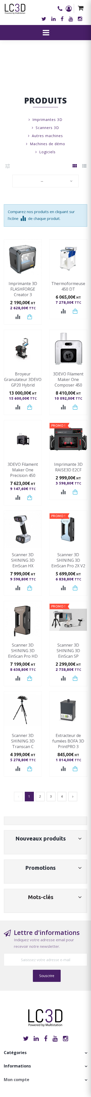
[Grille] (75, 166)
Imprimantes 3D (47, 119)
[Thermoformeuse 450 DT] (68, 258)
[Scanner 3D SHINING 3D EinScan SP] (68, 620)
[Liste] (84, 166)
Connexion (70, 8)
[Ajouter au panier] (29, 316)
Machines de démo (47, 143)
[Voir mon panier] (80, 8)
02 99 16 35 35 (62, 8)
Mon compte (16, 1079)
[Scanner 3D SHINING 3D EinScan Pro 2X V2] (68, 529)
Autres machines (47, 135)
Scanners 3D (47, 127)
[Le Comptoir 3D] (15, 7)
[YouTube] (55, 1038)
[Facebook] (62, 19)
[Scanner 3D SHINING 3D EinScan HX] (22, 529)
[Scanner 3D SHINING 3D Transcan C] (22, 710)
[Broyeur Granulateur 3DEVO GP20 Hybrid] (22, 348)
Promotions (40, 867)
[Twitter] (43, 19)
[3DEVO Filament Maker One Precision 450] (22, 439)
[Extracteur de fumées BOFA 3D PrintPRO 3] (68, 710)
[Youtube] (71, 19)
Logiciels (47, 151)
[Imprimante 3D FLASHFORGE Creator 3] (22, 258)
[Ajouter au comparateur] (17, 317)
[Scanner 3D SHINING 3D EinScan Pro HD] (22, 620)
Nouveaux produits (40, 838)
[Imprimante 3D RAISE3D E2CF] (68, 439)
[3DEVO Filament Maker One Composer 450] (68, 348)
